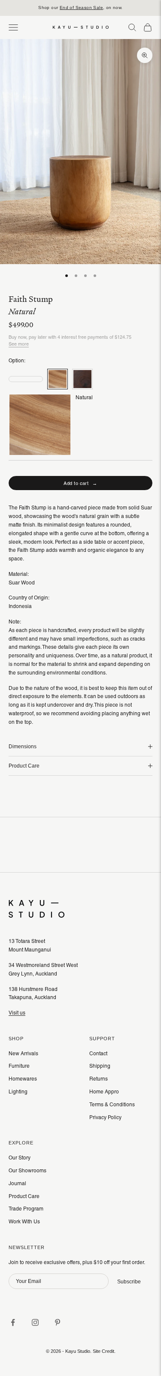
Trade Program (26, 1209)
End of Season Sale (81, 7)
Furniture (19, 1066)
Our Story (19, 1158)
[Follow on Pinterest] (57, 1322)
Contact (98, 1054)
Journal (17, 1183)
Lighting (18, 1092)
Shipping (99, 1066)
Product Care (24, 1196)
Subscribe (129, 1282)
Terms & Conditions (112, 1105)
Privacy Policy (105, 1117)
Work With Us (24, 1222)
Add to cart (80, 483)
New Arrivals (23, 1054)
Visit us (17, 1013)
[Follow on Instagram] (35, 1322)
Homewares (23, 1079)
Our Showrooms (27, 1171)
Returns (98, 1079)
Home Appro (104, 1092)
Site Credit (103, 1351)
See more (19, 344)
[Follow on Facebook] (13, 1322)
